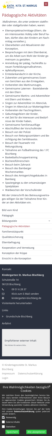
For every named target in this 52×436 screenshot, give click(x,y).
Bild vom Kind (10, 210)
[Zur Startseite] (19, 5)
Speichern (12, 431)
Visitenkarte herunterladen (17, 303)
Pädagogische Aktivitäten (24, 15)
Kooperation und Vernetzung (18, 247)
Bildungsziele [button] (9, 220)
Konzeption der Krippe (14, 253)
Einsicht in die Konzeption (16, 258)
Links (5, 310)
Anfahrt (6, 323)
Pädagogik (8, 215)
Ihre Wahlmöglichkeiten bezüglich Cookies (26, 389)
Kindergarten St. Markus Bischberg (23, 275)
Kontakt (6, 269)
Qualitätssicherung (12, 237)
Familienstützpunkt (12, 231)
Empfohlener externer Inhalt (20, 340)
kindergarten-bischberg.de (26, 298)
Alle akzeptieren (36, 431)
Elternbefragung (11, 242)
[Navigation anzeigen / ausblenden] (46, 4)
